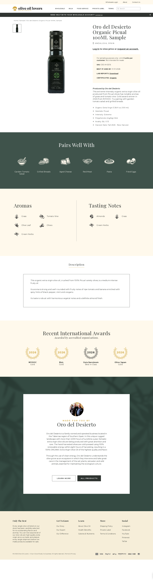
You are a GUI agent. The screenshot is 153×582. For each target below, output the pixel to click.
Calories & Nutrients (86, 534)
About (125, 2)
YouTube (125, 534)
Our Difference (62, 534)
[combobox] (128, 8)
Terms (111, 8)
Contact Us (136, 2)
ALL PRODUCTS (89, 478)
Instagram (126, 526)
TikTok (124, 541)
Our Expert (60, 530)
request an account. (128, 49)
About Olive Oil (84, 526)
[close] (150, 15)
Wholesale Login (112, 2)
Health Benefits (84, 530)
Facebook (126, 530)
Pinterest (125, 538)
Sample (22, 20)
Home (16, 20)
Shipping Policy (106, 526)
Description (76, 264)
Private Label (98, 8)
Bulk (71, 8)
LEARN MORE (64, 478)
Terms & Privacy (70, 554)
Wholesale (60, 8)
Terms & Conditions (108, 534)
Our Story (60, 526)
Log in (96, 49)
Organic (113, 78)
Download (114, 74)
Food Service (82, 8)
